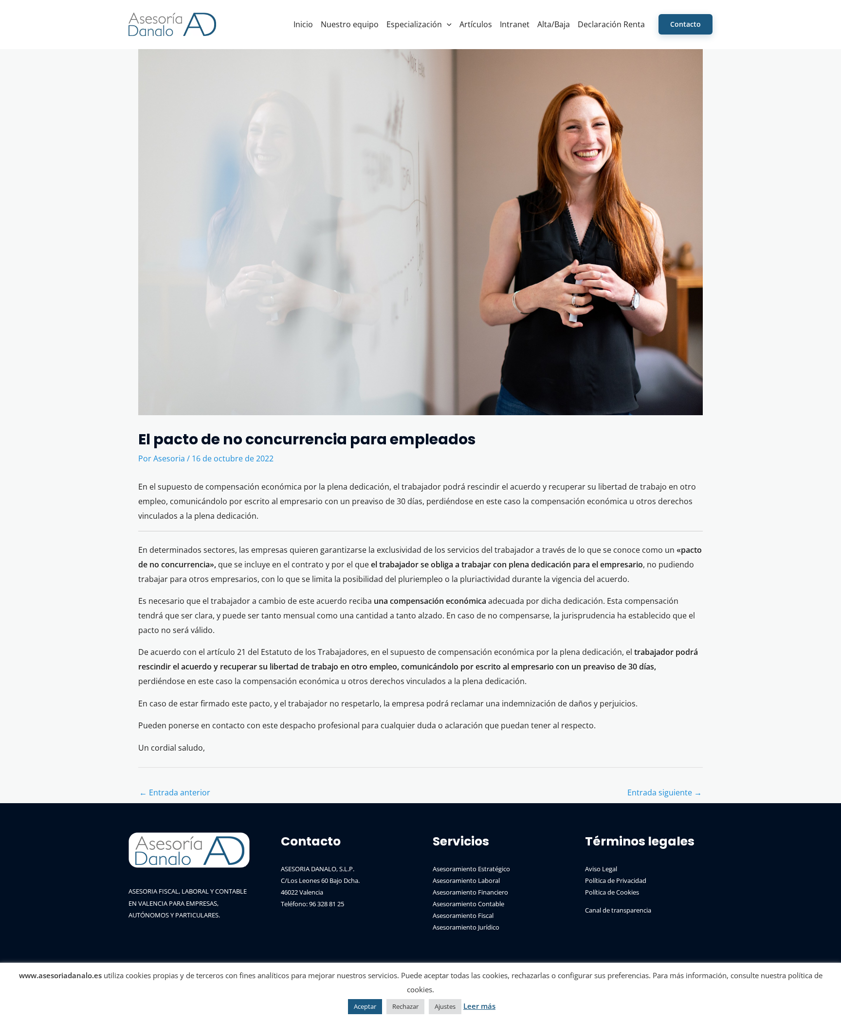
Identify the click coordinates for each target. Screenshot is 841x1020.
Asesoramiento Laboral (466, 880)
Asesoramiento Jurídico (466, 927)
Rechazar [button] (405, 1006)
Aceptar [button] (365, 1006)
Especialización (414, 24)
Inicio (303, 24)
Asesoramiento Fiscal (463, 915)
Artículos (475, 24)
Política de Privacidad (615, 880)
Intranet (515, 24)
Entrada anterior (174, 792)
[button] (447, 24)
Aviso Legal (601, 868)
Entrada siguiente (664, 792)
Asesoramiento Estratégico (471, 868)
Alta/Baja (553, 24)
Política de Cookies (612, 892)
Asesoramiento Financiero (470, 892)
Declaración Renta (611, 24)
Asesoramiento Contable (468, 903)
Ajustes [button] (445, 1006)
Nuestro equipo (350, 24)
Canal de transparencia (618, 910)
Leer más (479, 1006)
